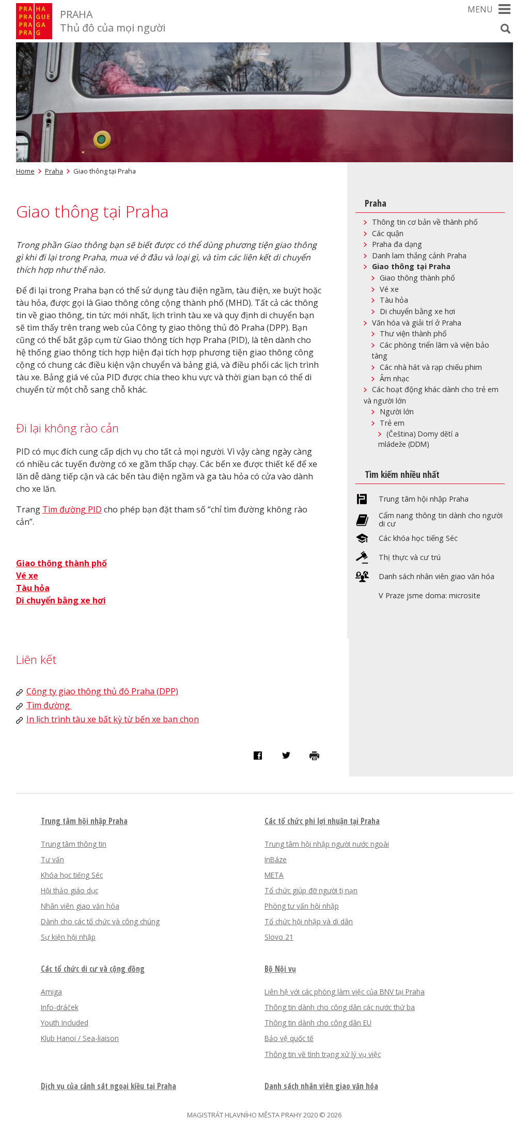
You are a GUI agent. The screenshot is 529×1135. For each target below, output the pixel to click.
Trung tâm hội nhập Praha (424, 499)
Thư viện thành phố (413, 333)
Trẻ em (392, 423)
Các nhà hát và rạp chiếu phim (431, 367)
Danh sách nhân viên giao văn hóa (436, 576)
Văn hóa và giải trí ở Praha (416, 323)
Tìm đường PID (72, 509)
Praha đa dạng (397, 244)
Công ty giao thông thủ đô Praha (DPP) (102, 691)
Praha (54, 171)
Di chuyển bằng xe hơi (417, 311)
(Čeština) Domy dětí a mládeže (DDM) (418, 439)
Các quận (387, 233)
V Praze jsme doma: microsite (429, 596)
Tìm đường (49, 705)
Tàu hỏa (33, 588)
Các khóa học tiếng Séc (418, 538)
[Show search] (505, 28)
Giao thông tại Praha (411, 266)
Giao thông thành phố (61, 563)
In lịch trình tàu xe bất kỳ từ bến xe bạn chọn (112, 719)
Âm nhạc (394, 378)
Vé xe (27, 575)
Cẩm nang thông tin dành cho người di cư (441, 519)
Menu (480, 9)
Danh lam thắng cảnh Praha (419, 255)
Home (25, 171)
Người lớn (397, 411)
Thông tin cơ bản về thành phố (425, 222)
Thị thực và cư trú (410, 557)
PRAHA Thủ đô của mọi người (112, 21)
